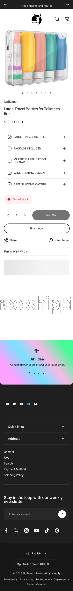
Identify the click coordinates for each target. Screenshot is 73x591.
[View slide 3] (39, 373)
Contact (9, 451)
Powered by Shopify (48, 573)
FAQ (6, 457)
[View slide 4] (43, 373)
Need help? (62, 240)
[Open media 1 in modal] (62, 35)
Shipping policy (61, 579)
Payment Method (15, 469)
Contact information (36, 584)
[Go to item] (22, 93)
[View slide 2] (34, 373)
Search (8, 463)
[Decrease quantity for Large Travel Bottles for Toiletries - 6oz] (8, 215)
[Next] (67, 4)
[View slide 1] (29, 373)
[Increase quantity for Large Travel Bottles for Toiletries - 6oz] (25, 215)
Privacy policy (26, 579)
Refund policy (10, 579)
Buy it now (36, 228)
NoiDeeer (11, 102)
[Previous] (5, 4)
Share (13, 240)
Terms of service (44, 579)
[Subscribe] (62, 514)
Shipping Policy (14, 475)
